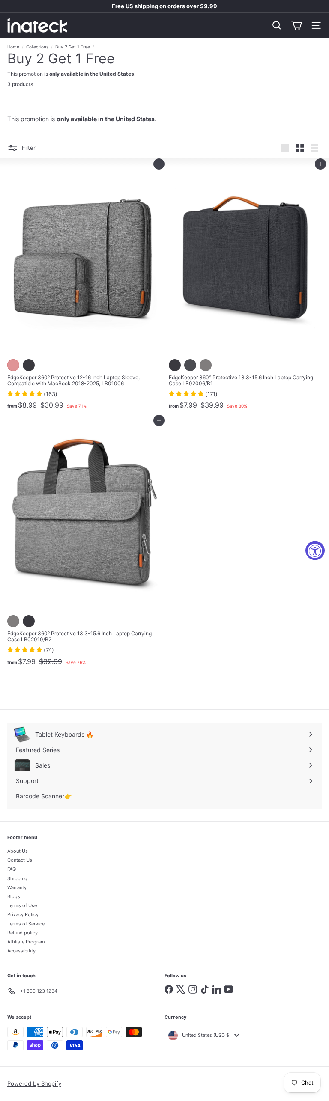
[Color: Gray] (206, 365)
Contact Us (19, 860)
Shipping (17, 878)
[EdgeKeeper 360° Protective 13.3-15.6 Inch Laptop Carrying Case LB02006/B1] (245, 288)
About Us (17, 851)
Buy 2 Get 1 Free (72, 46)
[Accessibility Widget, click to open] (315, 550)
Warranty (17, 887)
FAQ (11, 869)
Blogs (13, 896)
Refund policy (22, 933)
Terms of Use (22, 905)
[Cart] (296, 25)
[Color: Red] (13, 365)
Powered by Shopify (34, 1083)
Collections (37, 46)
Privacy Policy (23, 914)
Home (13, 46)
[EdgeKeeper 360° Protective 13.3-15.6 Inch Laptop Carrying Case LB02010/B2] (83, 545)
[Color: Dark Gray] (190, 365)
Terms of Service (26, 924)
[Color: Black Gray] (29, 365)
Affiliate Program (26, 942)
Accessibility (21, 951)
